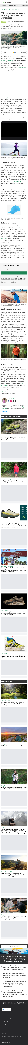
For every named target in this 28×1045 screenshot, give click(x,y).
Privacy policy (5, 1021)
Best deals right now (13, 5)
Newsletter (24, 52)
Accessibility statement (7, 1027)
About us (4, 1033)
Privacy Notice (19, 278)
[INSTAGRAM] (11, 401)
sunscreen (4, 238)
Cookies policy (5, 1024)
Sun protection (5, 226)
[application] (14, 130)
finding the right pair (7, 60)
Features (4, 21)
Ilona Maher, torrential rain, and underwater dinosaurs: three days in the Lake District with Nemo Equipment (14, 967)
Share (5, 52)
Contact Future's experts (7, 1018)
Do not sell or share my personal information (12, 1036)
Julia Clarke (10, 21)
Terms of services (17, 276)
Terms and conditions (7, 1015)
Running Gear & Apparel (13, 9)
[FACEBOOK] (9, 401)
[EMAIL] (16, 401)
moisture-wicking (18, 181)
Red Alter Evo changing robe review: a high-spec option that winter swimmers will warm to (14, 975)
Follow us (16, 52)
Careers (3, 1030)
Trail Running (4, 9)
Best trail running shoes (9, 392)
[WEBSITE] (13, 401)
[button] (2, 2)
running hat (5, 98)
